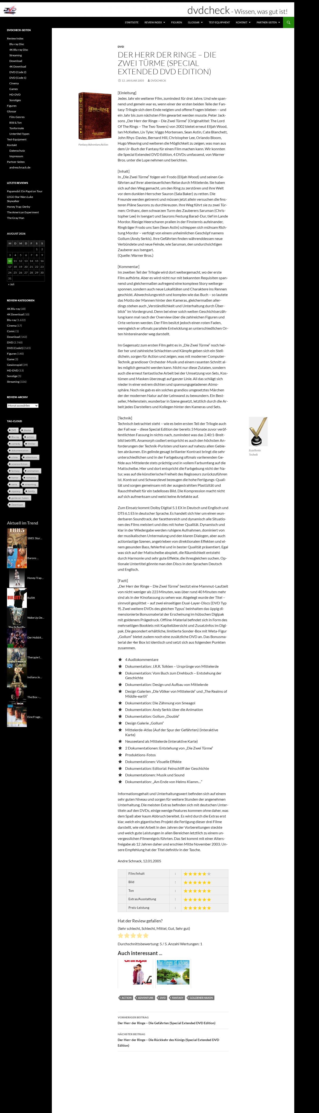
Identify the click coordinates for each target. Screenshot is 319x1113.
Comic (11, 331)
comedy (15, 443)
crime (14, 457)
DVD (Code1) (15, 348)
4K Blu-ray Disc (18, 49)
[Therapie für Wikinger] (17, 657)
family (31, 491)
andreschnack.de (19, 167)
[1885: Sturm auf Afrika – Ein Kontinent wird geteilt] (17, 538)
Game (10, 359)
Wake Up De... (35, 617)
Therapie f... (34, 657)
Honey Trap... (35, 577)
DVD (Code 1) (17, 77)
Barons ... (33, 558)
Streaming (15, 55)
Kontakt (241, 22)
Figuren (176, 22)
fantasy (177, 997)
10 (9, 261)
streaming (30, 484)
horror (14, 477)
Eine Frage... (34, 716)
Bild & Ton (15, 122)
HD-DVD (15, 94)
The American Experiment (23, 212)
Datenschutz (17, 150)
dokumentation (19, 450)
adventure (145, 997)
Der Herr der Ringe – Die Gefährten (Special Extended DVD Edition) (166, 1020)
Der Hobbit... (35, 637)
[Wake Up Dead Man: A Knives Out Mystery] (17, 617)
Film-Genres (17, 117)
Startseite (131, 22)
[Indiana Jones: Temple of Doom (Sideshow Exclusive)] (17, 677)
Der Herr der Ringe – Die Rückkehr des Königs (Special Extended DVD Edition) (168, 1039)
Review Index (153, 22)
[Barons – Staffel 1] (17, 558)
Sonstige (12, 376)
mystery (15, 491)
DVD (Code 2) (17, 72)
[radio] (120, 936)
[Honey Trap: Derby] (17, 577)
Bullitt (31, 597)
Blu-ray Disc (16, 44)
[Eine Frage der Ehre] (17, 716)
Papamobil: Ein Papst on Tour (25, 191)
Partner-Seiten (267, 22)
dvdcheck (158, 80)
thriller (31, 443)
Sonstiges (15, 100)
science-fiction (19, 464)
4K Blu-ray (13, 308)
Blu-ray (11, 320)
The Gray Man (15, 218)
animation (33, 470)
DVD (121, 46)
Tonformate (16, 128)
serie (14, 484)
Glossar (193, 22)
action (126, 997)
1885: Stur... (34, 538)
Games (13, 89)
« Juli (11, 284)
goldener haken (201, 997)
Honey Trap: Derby (18, 206)
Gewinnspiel (14, 365)
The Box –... (34, 697)
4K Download (17, 66)
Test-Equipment (219, 22)
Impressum (16, 156)
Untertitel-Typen (19, 134)
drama (27, 430)
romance (31, 477)
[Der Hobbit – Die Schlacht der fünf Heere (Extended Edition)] (17, 637)
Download (15, 61)
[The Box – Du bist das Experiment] (17, 697)
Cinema (14, 83)
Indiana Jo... (34, 677)
